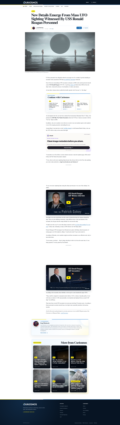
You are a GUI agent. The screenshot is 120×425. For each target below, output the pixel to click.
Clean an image (68, 147)
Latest (25, 6)
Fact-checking (85, 410)
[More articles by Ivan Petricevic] (33, 28)
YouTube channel (67, 128)
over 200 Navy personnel (69, 79)
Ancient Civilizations (49, 6)
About (87, 2)
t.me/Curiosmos (64, 313)
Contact (84, 408)
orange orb (72, 85)
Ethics (84, 412)
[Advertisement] (68, 174)
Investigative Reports (64, 406)
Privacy (84, 414)
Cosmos (57, 6)
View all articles (44, 332)
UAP (62, 6)
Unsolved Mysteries (37, 6)
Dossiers (66, 6)
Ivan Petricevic (40, 27)
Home (30, 6)
